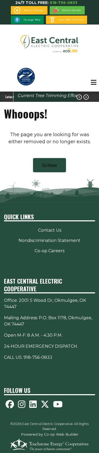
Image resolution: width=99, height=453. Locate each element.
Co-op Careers (49, 250)
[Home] (49, 43)
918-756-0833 (63, 2)
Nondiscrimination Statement (49, 240)
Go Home (49, 165)
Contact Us (49, 230)
